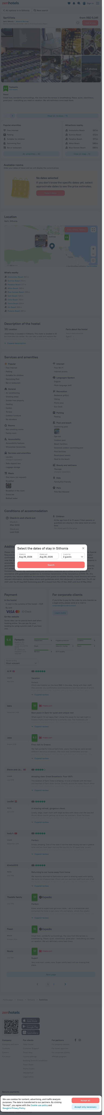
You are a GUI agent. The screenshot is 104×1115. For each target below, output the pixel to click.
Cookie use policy (39, 1105)
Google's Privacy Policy (14, 1108)
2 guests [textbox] (67, 556)
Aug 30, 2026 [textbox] (46, 556)
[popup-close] (83, 548)
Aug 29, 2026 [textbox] (25, 556)
